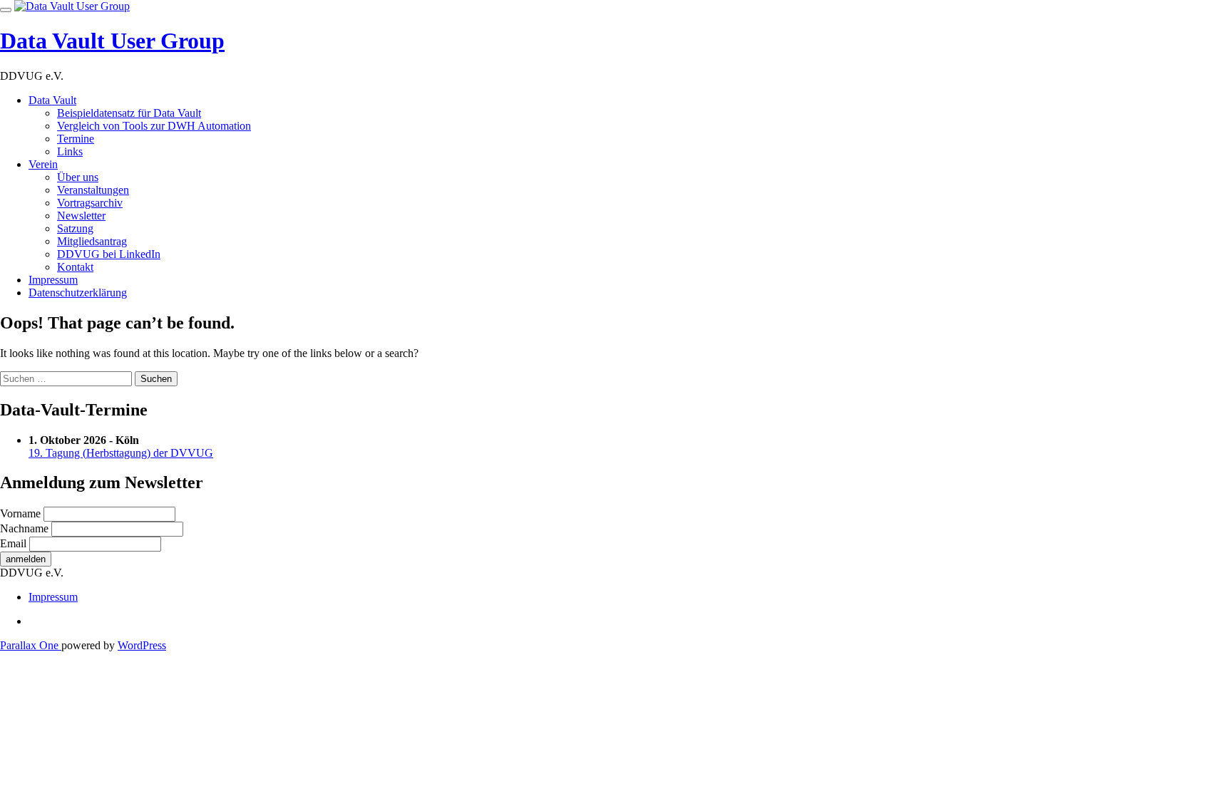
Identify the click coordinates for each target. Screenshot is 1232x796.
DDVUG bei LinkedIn (108, 254)
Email (13, 543)
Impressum (53, 280)
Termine (75, 139)
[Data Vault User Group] (72, 6)
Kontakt (75, 267)
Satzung (75, 228)
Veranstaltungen (93, 190)
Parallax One (30, 645)
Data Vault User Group (112, 40)
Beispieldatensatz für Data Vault (129, 113)
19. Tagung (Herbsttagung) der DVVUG (121, 453)
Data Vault (52, 100)
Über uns (77, 177)
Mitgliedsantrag (92, 241)
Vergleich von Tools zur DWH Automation (154, 126)
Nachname (24, 528)
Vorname (20, 513)
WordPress (142, 645)
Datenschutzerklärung (78, 292)
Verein (43, 164)
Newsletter (81, 216)
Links (70, 151)
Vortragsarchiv (90, 203)
